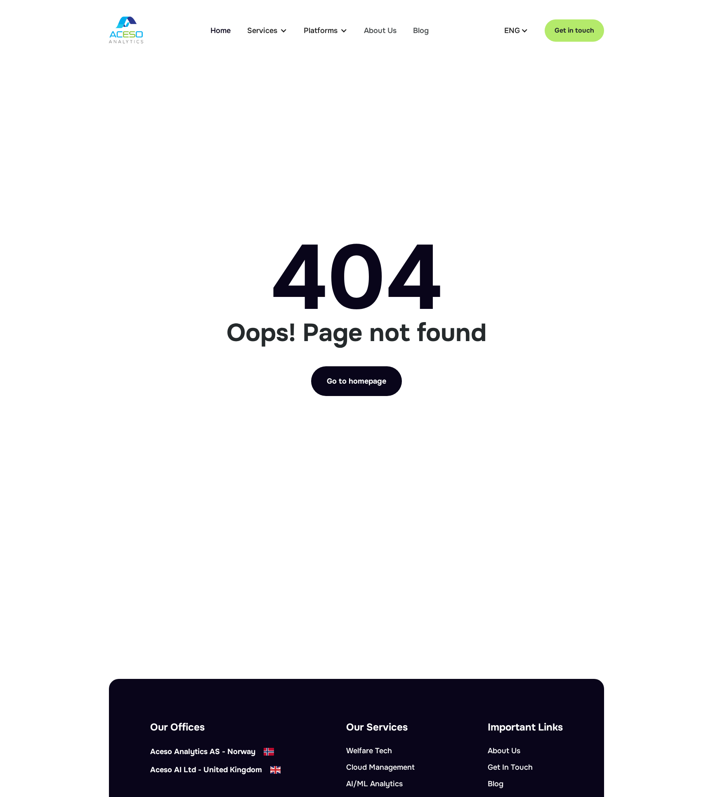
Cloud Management (380, 767)
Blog (421, 30)
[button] (267, 30)
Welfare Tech (369, 750)
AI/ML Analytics (374, 783)
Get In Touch (510, 767)
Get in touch (574, 30)
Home (220, 30)
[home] (126, 30)
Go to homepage (356, 381)
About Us (380, 30)
